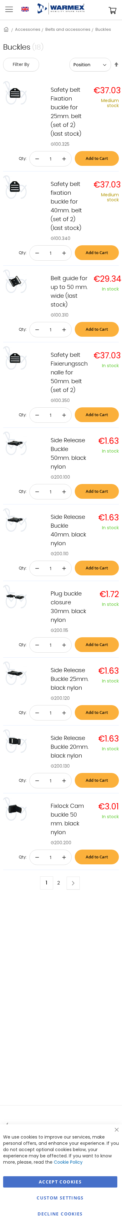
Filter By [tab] (21, 64)
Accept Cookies (60, 1182)
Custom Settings (60, 1198)
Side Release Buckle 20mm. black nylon (70, 747)
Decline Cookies (60, 1214)
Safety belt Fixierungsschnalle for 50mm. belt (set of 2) (69, 372)
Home (6, 29)
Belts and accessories (67, 29)
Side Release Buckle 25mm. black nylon (70, 679)
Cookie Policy (68, 1162)
